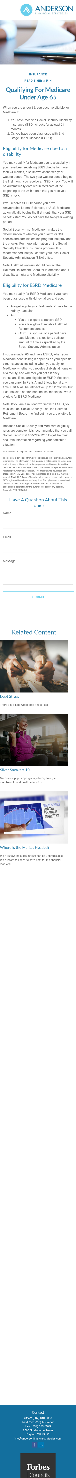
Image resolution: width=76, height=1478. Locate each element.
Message (9, 561)
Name (7, 513)
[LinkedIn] (41, 1445)
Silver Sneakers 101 (16, 770)
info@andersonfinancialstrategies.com (38, 1438)
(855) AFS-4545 (44, 1422)
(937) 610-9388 (42, 1418)
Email (7, 537)
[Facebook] (34, 1445)
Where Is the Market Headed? (24, 848)
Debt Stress (9, 697)
